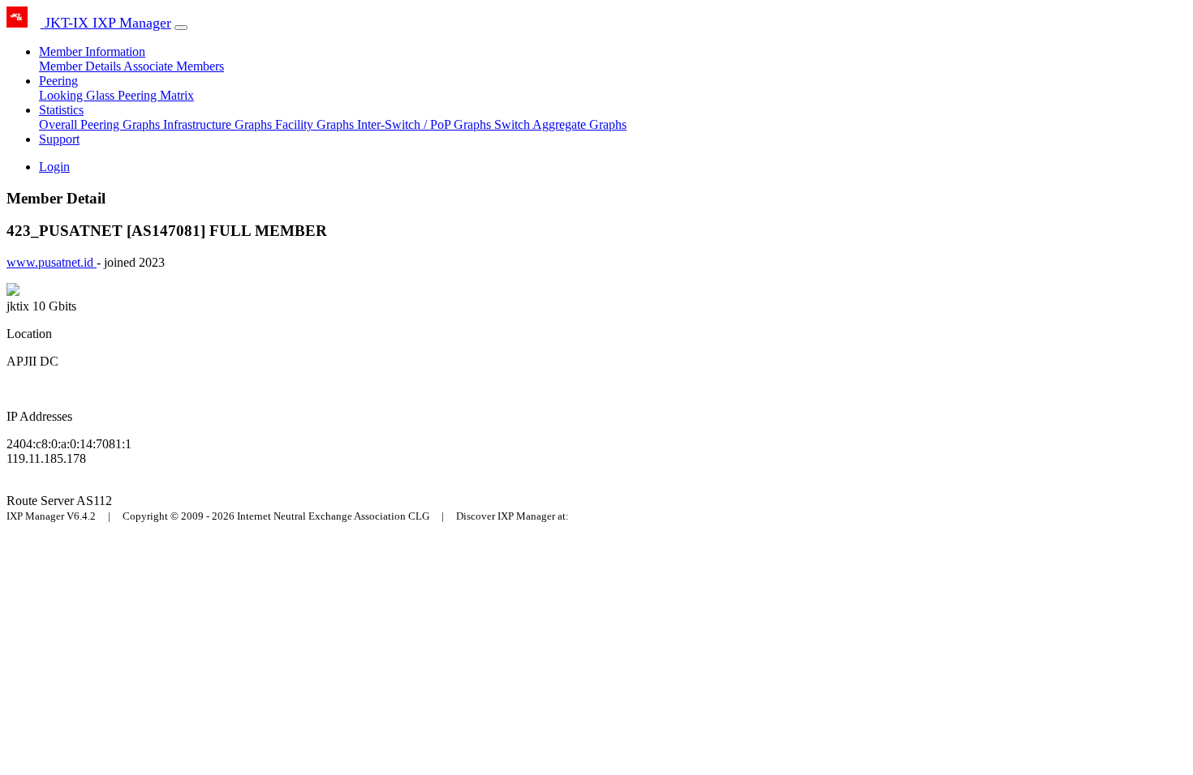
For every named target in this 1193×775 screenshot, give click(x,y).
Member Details (81, 66)
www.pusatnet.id (51, 262)
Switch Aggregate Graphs (560, 124)
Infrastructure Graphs (219, 124)
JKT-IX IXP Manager (106, 23)
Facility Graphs (316, 124)
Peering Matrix (156, 95)
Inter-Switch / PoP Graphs (425, 124)
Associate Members (173, 66)
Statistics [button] (61, 110)
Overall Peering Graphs (101, 124)
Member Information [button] (92, 51)
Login (54, 166)
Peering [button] (58, 81)
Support (59, 139)
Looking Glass (78, 95)
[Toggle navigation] (180, 27)
